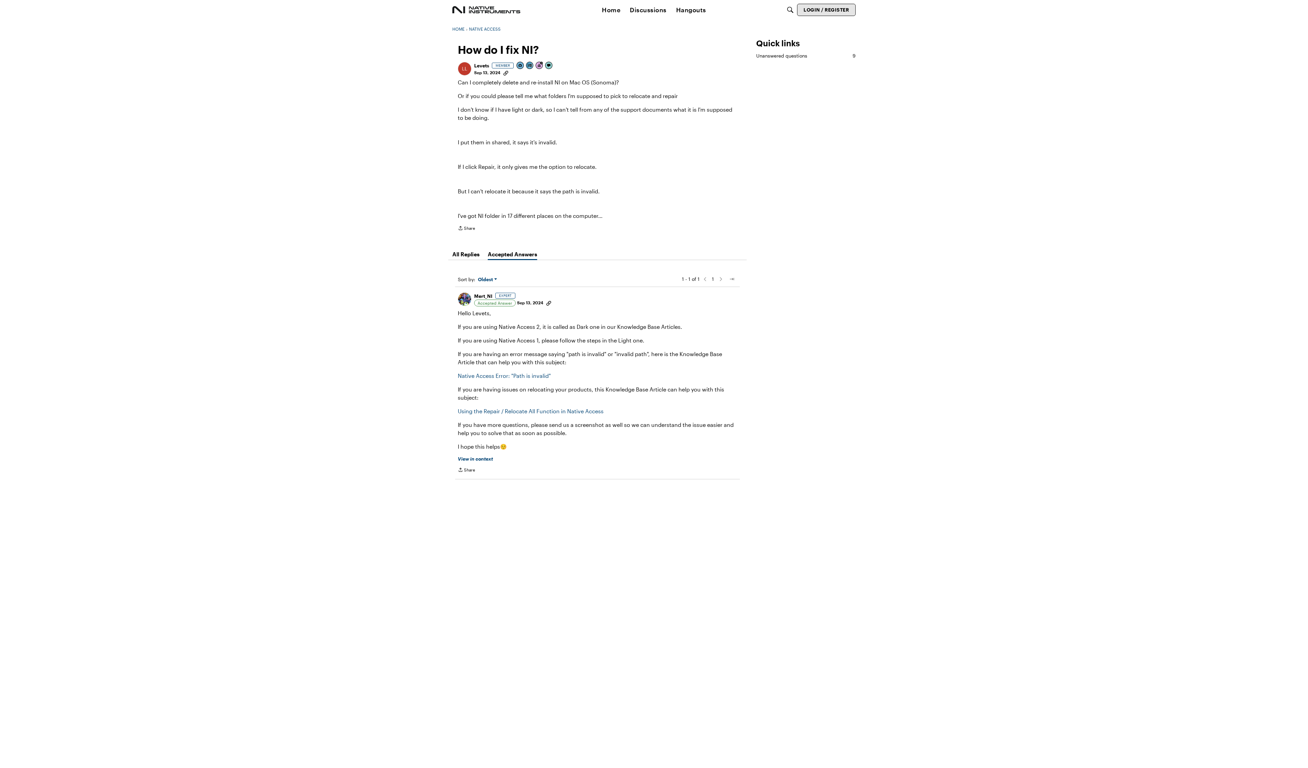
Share (466, 229)
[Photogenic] (520, 66)
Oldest (486, 279)
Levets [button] (481, 65)
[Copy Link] (506, 72)
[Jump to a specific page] (731, 279)
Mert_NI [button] (483, 296)
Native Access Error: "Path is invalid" (504, 375)
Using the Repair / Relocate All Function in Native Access (531, 411)
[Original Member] (530, 66)
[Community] (486, 10)
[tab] (466, 254)
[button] (464, 69)
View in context (475, 459)
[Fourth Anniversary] (539, 66)
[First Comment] (549, 66)
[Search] (790, 10)
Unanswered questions (806, 56)
